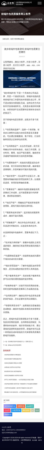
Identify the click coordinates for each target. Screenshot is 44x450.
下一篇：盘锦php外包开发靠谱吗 (12, 345)
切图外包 (20, 406)
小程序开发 (16, 410)
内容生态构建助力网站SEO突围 (13, 363)
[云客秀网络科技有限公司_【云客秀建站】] (7, 3)
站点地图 (34, 440)
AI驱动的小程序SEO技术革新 (12, 367)
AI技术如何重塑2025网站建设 (12, 354)
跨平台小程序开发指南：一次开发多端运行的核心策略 (19, 379)
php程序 (30, 406)
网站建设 (26, 410)
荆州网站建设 (19, 39)
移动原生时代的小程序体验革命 (13, 371)
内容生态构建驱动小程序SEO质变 (13, 375)
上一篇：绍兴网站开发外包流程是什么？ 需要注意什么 (18, 341)
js (32, 410)
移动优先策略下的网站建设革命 (13, 359)
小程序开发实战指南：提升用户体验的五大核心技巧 (18, 388)
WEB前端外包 (10, 406)
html (37, 410)
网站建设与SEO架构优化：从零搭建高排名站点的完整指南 (20, 392)
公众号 (7, 410)
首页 (12, 39)
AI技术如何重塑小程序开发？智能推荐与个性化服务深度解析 (20, 384)
